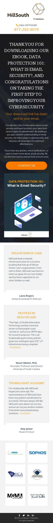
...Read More (15, 347)
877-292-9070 (26, 29)
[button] (15, 453)
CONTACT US (26, 165)
